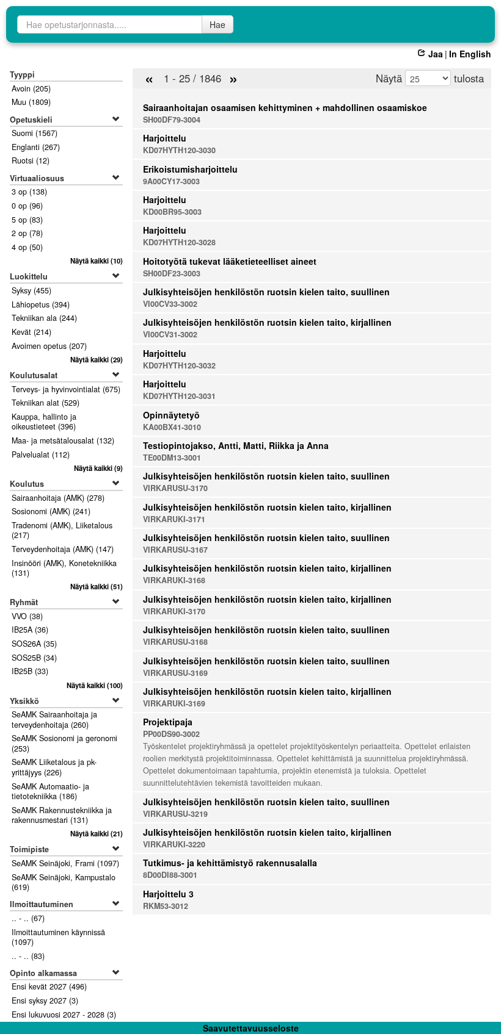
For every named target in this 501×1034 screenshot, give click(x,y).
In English (470, 54)
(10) (96, 260)
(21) (96, 833)
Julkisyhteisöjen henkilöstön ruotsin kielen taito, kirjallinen (267, 322)
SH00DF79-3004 (171, 119)
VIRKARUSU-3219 (175, 813)
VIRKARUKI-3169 (174, 703)
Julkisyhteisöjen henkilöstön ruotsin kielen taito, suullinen (266, 291)
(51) (96, 586)
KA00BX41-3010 (172, 427)
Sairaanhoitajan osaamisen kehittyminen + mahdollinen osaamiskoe (285, 107)
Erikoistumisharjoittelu (190, 169)
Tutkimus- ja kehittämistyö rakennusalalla (230, 862)
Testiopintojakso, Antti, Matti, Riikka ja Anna (236, 445)
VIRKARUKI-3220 (174, 844)
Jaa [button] (435, 54)
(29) (96, 359)
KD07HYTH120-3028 (179, 242)
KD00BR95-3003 (172, 211)
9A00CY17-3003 (171, 181)
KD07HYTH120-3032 (179, 365)
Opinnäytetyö (171, 415)
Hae (217, 24)
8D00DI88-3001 (170, 874)
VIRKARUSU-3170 (175, 488)
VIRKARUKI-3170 (174, 611)
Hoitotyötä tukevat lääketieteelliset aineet (229, 261)
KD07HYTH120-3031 (179, 395)
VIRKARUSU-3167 (175, 549)
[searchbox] (109, 24)
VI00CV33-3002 (170, 303)
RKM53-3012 (165, 905)
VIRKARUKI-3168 (174, 580)
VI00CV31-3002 (170, 334)
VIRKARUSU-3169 (175, 672)
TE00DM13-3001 (172, 457)
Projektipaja (167, 722)
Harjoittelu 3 (168, 894)
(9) (98, 468)
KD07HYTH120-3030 (179, 150)
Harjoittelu (164, 138)
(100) (94, 685)
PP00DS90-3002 (171, 733)
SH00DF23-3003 (171, 273)
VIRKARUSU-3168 (175, 641)
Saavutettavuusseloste (251, 1028)
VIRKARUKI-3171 (174, 519)
